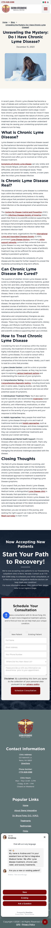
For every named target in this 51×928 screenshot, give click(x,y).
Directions (25, 763)
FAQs (25, 831)
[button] (46, 9)
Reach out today (8, 516)
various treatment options (28, 373)
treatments (38, 399)
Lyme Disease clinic (37, 491)
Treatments (25, 821)
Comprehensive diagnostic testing (16, 383)
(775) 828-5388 (7, 2)
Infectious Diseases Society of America (24, 215)
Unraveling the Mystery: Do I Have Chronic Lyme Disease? (26, 26)
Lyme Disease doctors (20, 240)
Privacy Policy (28, 925)
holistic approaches (31, 423)
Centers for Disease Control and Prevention (23, 212)
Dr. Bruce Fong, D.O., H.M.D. (25, 816)
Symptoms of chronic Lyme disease (16, 164)
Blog (13, 22)
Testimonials (25, 826)
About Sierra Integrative (25, 811)
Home (4, 22)
